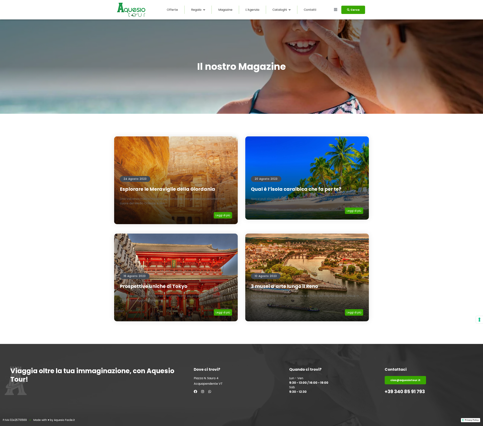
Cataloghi (279, 10)
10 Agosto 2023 (266, 276)
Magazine (225, 10)
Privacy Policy (472, 420)
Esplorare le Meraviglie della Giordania (167, 189)
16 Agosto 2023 (135, 276)
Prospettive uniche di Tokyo (153, 286)
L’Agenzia (252, 10)
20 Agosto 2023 (266, 179)
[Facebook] (195, 391)
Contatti (310, 10)
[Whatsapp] (210, 391)
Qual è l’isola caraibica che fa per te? (296, 189)
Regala (196, 10)
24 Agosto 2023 (135, 179)
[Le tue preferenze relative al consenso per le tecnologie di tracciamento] (479, 319)
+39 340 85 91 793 (405, 391)
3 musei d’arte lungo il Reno (284, 286)
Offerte (172, 10)
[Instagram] (202, 391)
